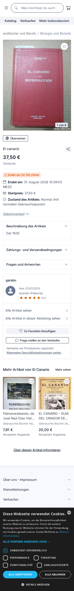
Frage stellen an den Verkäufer (40, 340)
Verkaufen (28, 21)
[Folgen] (64, 46)
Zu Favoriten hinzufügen (39, 331)
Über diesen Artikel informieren (37, 450)
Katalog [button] (10, 21)
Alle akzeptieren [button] (20, 574)
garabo (11, 280)
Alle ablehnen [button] (55, 574)
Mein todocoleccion (54, 21)
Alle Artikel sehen (19, 310)
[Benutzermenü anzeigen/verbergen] (5, 8)
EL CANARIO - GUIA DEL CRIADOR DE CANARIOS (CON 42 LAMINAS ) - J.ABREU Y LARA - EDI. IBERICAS (55, 416)
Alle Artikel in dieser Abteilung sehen (33, 318)
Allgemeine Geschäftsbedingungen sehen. (34, 352)
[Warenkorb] (68, 7)
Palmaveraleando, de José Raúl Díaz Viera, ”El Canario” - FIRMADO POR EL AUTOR (19, 416)
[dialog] (37, 549)
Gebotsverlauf (14, 214)
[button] (37, 226)
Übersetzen (17, 138)
